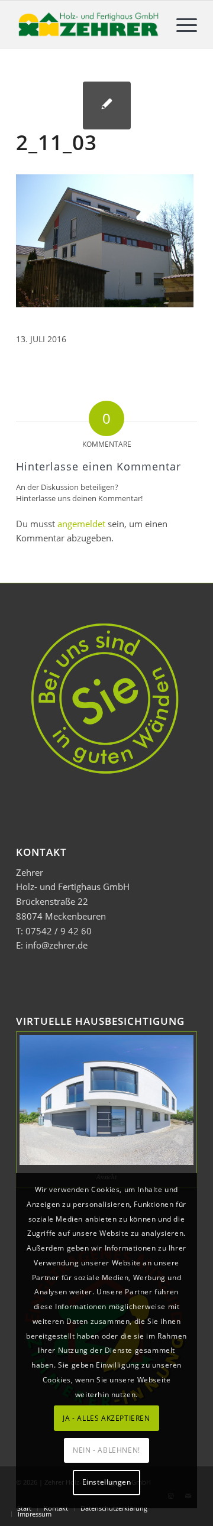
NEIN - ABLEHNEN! (106, 1450)
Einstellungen (106, 1482)
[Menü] (180, 24)
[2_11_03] (107, 105)
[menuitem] (180, 24)
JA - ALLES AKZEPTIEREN (106, 1418)
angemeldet (81, 524)
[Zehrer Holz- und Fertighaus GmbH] (88, 24)
